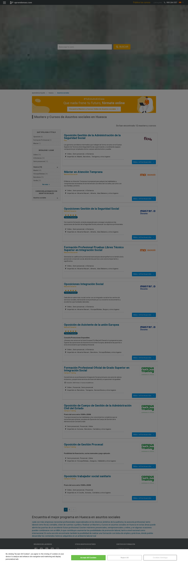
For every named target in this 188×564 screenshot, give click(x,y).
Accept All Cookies (88, 558)
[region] (94, 556)
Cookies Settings (160, 558)
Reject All (125, 558)
